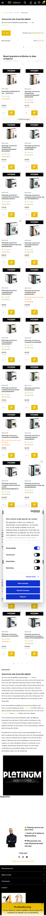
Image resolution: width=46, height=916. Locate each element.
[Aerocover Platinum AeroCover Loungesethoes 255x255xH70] (11, 277)
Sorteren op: (27, 33)
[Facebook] (19, 857)
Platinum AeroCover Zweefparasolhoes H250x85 (32, 244)
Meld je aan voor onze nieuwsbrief (23, 861)
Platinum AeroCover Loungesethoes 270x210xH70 (9, 584)
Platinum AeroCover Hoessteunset (32, 389)
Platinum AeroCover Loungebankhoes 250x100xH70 (32, 584)
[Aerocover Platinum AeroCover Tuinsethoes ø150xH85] (34, 327)
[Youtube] (27, 857)
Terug (5, 12)
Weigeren (23, 500)
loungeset (27, 708)
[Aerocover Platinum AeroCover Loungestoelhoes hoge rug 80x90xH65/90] (11, 229)
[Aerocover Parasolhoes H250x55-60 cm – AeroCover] (11, 78)
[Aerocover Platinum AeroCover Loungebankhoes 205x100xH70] (11, 519)
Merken (16, 12)
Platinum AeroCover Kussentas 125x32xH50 (10, 635)
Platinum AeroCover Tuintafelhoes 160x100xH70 (9, 342)
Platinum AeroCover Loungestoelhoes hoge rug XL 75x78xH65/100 (34, 197)
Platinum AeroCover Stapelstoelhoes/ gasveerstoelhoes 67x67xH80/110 (32, 535)
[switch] (37, 458)
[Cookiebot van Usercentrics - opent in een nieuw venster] (31, 414)
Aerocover (5, 89)
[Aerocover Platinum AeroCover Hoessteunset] (34, 374)
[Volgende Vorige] (41, 47)
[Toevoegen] (11, 112)
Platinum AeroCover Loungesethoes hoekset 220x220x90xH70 (10, 389)
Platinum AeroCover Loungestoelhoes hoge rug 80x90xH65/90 (11, 244)
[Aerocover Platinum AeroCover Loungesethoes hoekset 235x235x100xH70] (11, 181)
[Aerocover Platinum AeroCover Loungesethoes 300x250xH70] (34, 277)
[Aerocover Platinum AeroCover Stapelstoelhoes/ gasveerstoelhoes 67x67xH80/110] (34, 519)
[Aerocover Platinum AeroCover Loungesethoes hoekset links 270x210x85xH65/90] (34, 621)
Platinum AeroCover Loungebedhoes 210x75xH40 (32, 147)
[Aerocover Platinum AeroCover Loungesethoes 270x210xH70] (11, 569)
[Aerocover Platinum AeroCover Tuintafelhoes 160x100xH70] (11, 327)
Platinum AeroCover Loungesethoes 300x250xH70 (32, 292)
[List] (43, 41)
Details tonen (31, 480)
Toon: (35, 40)
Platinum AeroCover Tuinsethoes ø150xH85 (33, 341)
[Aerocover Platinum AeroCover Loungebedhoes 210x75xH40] (34, 132)
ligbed (16, 713)
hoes (29, 22)
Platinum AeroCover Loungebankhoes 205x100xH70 (9, 534)
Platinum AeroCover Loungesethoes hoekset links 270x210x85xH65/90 (34, 636)
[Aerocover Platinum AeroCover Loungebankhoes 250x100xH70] (34, 569)
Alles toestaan (23, 486)
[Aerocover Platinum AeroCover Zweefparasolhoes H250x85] (34, 229)
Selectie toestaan (23, 493)
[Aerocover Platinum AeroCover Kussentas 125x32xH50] (11, 621)
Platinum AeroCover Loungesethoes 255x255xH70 (9, 292)
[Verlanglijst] (39, 2)
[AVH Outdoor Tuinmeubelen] (14, 2)
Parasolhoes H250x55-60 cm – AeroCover (11, 92)
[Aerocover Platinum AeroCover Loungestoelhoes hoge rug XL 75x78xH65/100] (34, 181)
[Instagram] (23, 857)
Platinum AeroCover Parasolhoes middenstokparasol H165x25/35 (32, 94)
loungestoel (5, 713)
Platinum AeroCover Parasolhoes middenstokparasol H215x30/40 (9, 148)
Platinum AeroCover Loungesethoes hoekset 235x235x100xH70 (10, 197)
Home (10, 12)
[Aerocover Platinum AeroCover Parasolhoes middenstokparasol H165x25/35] (34, 78)
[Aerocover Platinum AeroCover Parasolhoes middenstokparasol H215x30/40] (11, 132)
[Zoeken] (25, 2)
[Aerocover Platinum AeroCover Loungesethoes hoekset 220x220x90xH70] (11, 374)
